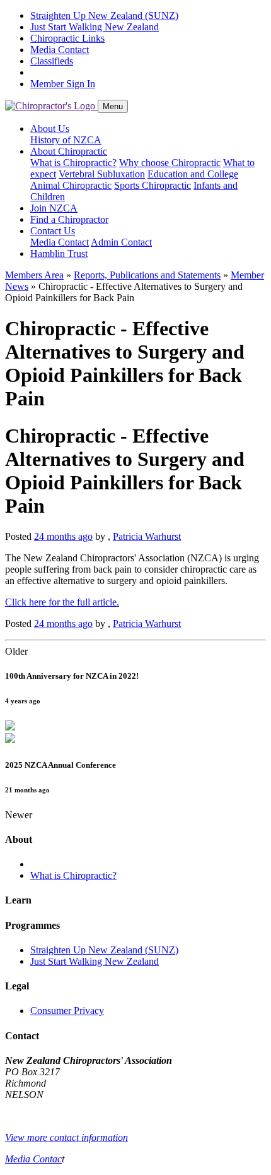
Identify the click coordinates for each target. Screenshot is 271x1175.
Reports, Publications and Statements (147, 275)
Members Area (34, 275)
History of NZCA (65, 139)
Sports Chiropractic (152, 185)
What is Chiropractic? (73, 162)
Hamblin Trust (59, 253)
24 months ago (63, 536)
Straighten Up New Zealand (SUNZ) (104, 15)
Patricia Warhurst (147, 536)
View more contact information (66, 1137)
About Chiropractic (68, 151)
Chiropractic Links (67, 38)
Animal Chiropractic (71, 185)
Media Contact (59, 49)
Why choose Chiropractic (170, 162)
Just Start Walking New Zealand (94, 26)
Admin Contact (121, 242)
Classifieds (51, 61)
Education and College (192, 174)
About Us (49, 128)
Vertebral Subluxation (102, 174)
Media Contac (33, 1159)
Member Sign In (62, 83)
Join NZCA (54, 208)
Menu (113, 106)
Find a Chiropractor (69, 219)
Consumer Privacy (67, 1010)
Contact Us (52, 230)
